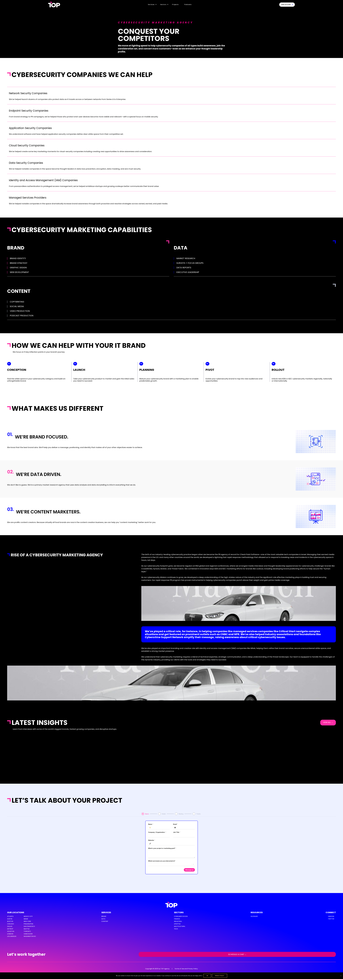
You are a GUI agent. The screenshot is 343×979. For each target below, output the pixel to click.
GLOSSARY (254, 916)
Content (104, 921)
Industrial (178, 921)
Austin (9, 919)
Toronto (27, 931)
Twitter (331, 919)
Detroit (10, 929)
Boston (10, 921)
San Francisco (29, 926)
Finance (177, 919)
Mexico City (28, 916)
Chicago (10, 924)
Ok (207, 975)
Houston (10, 931)
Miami (26, 919)
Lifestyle (177, 924)
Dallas (9, 926)
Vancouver (28, 934)
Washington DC (30, 936)
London (10, 934)
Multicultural (179, 926)
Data (103, 919)
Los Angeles (11, 936)
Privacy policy (219, 975)
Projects (175, 4)
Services (151, 4)
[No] (341, 976)
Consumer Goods (181, 916)
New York (27, 921)
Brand (103, 916)
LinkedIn (331, 916)
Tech (176, 929)
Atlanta (10, 916)
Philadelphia (28, 924)
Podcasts (188, 4)
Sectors (163, 4)
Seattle (26, 929)
